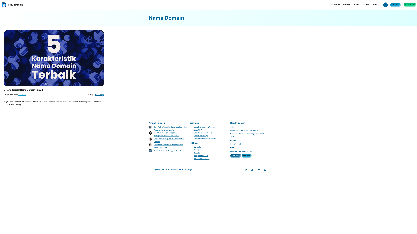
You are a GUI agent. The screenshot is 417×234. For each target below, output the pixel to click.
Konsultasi (247, 155)
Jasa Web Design (201, 136)
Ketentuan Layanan (201, 159)
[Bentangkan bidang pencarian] (385, 4)
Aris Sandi (22, 95)
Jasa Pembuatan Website (204, 127)
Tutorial (197, 153)
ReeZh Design (187, 170)
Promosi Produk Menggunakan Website (170, 150)
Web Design (99, 95)
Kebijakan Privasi (201, 156)
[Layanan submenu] (351, 4)
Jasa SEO (198, 130)
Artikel (196, 150)
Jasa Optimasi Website (203, 133)
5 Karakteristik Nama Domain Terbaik (23, 90)
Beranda (197, 147)
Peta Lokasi (236, 155)
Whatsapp (410, 5)
